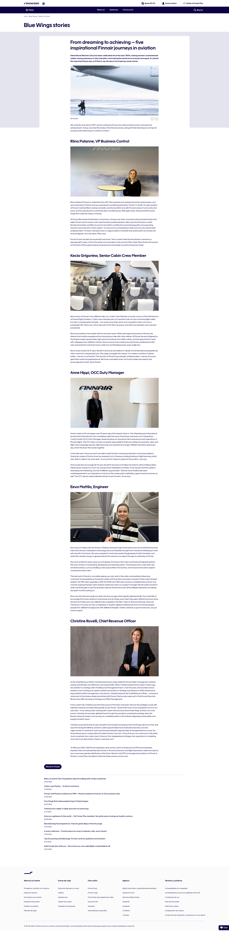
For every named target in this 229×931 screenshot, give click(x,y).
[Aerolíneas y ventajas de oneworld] (43, 3)
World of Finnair (44, 16)
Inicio (26, 16)
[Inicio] (31, 3)
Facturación (128, 10)
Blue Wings (33, 16)
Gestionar (114, 10)
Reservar (101, 10)
